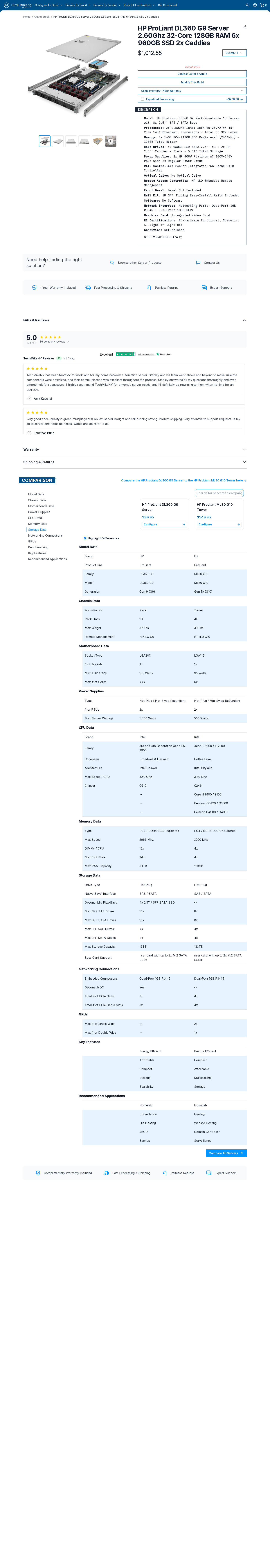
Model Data (36, 494)
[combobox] (219, 493)
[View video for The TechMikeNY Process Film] (111, 141)
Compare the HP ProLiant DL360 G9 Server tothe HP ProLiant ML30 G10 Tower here (182, 480)
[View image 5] (97, 141)
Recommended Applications (47, 559)
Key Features (37, 553)
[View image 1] (45, 141)
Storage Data (37, 529)
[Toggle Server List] (241, 493)
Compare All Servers (223, 1153)
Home (26, 16)
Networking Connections (45, 535)
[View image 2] (58, 141)
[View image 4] (84, 141)
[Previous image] (28, 78)
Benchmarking (38, 547)
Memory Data (37, 524)
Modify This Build (192, 82)
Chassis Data (37, 500)
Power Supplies (39, 512)
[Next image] (127, 78)
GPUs (32, 541)
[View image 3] (71, 141)
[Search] (247, 5)
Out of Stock (42, 16)
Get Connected (167, 5)
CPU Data (35, 518)
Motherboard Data (41, 506)
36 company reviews (52, 341)
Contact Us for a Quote (192, 73)
